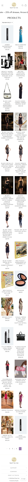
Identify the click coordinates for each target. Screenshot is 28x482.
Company (13, 471)
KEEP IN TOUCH (13, 475)
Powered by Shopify (14, 480)
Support (13, 467)
